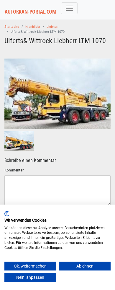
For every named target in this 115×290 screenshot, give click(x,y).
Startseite (11, 27)
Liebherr (53, 27)
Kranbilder (32, 27)
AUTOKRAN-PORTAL (30, 11)
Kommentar (14, 170)
